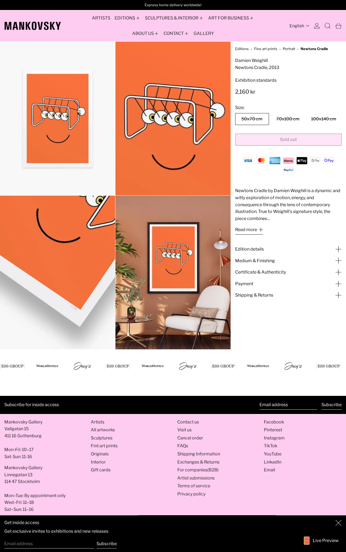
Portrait (289, 49)
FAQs (182, 445)
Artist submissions (196, 478)
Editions (242, 49)
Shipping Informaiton (198, 453)
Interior (98, 462)
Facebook (274, 422)
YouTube (272, 453)
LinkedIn (272, 462)
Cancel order (190, 438)
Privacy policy (191, 494)
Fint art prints (104, 445)
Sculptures (101, 438)
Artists (97, 422)
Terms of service (193, 485)
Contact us (188, 422)
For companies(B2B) (198, 469)
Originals (100, 453)
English (297, 25)
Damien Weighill (251, 60)
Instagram (274, 438)
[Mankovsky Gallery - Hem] (32, 25)
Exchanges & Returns (198, 462)
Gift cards (101, 469)
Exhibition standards (256, 80)
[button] (327, 25)
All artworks (103, 429)
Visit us (184, 429)
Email (269, 469)
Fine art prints (265, 49)
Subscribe (331, 404)
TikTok (270, 445)
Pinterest (273, 429)
